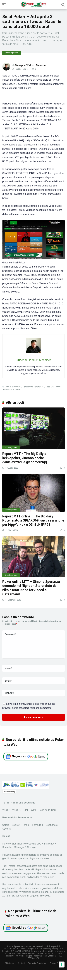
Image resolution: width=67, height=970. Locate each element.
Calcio (5, 824)
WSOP (6, 810)
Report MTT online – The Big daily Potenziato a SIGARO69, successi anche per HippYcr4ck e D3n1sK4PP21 (33, 520)
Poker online (39, 387)
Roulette (7, 847)
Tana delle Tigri (47, 810)
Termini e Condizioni (37, 963)
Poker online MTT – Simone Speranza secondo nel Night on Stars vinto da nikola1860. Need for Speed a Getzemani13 (31, 588)
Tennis (25, 824)
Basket (15, 824)
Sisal (47, 387)
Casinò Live (35, 843)
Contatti (21, 963)
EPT (26, 810)
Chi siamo (9, 963)
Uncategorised (11, 53)
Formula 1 (37, 824)
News (5, 843)
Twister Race (8, 389)
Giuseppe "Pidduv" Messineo (31, 65)
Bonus (8, 387)
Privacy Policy (9, 791)
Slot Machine (19, 843)
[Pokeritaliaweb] (33, 4)
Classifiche (16, 387)
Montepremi (27, 387)
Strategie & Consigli (25, 847)
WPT (33, 810)
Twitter (17, 389)
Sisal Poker (55, 387)
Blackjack (49, 843)
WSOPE (16, 810)
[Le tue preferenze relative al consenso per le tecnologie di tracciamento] (62, 964)
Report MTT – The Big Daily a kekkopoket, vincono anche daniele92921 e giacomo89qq (24, 458)
